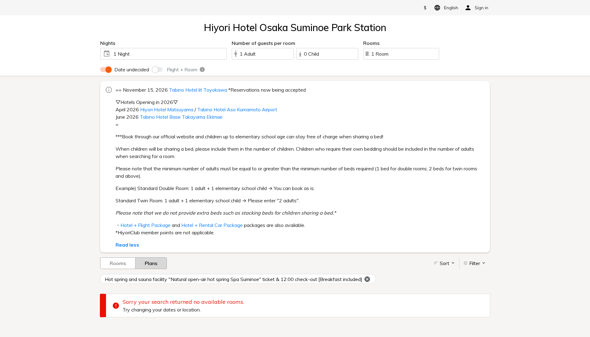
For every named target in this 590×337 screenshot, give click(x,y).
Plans (151, 263)
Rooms (118, 263)
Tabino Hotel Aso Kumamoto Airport (237, 109)
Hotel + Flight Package (145, 225)
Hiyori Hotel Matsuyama (166, 109)
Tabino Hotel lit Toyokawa (198, 90)
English (451, 7)
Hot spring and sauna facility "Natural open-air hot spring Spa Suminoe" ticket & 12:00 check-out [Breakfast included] (233, 279)
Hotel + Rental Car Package (212, 225)
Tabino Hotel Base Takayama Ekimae (181, 117)
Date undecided (131, 69)
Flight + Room (183, 69)
